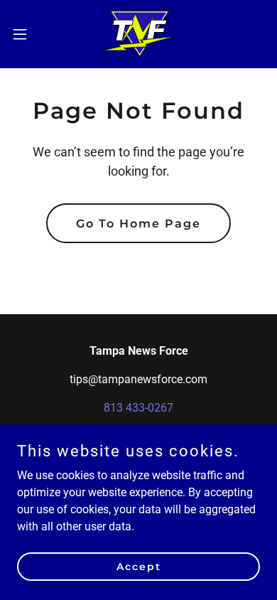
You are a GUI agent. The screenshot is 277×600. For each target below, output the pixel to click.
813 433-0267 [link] (138, 407)
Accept (138, 565)
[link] (138, 34)
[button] (25, 34)
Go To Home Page (138, 223)
